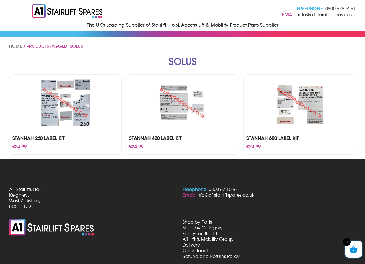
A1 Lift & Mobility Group (207, 239)
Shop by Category (202, 228)
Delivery (191, 245)
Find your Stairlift (199, 233)
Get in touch (196, 250)
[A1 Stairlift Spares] (67, 11)
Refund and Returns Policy (211, 256)
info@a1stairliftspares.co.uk (327, 14)
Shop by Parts (197, 222)
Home (15, 46)
